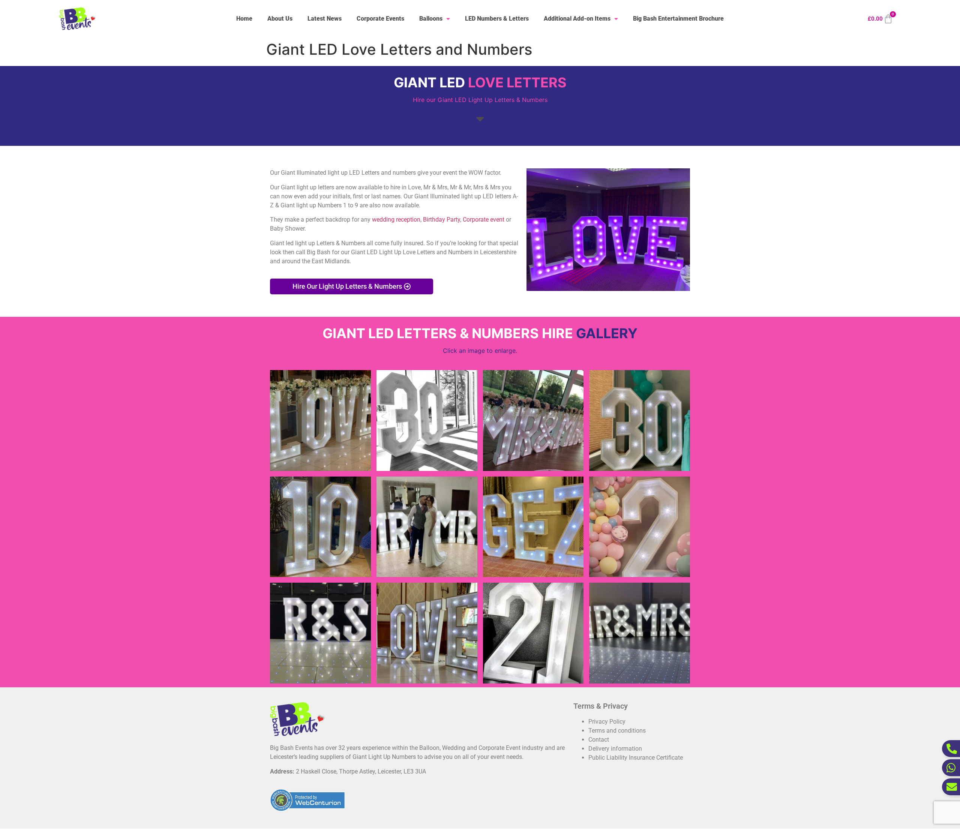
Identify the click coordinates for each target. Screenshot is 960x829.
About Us (279, 18)
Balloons (430, 18)
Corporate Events (380, 18)
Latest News (325, 18)
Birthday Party (441, 219)
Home (244, 18)
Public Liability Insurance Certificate (635, 757)
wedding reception (396, 219)
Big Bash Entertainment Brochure (678, 18)
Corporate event (483, 219)
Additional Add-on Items (577, 18)
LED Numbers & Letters (497, 18)
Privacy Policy (607, 721)
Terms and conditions (617, 730)
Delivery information (615, 748)
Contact (598, 739)
